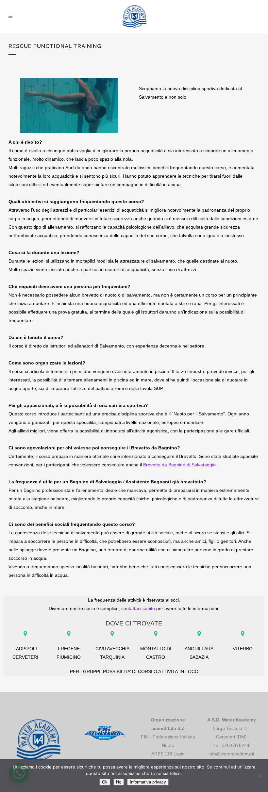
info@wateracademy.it (231, 753)
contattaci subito (138, 608)
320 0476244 (235, 745)
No (118, 782)
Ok (105, 782)
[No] (260, 775)
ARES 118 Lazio (168, 753)
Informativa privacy (148, 782)
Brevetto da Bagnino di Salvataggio (179, 464)
